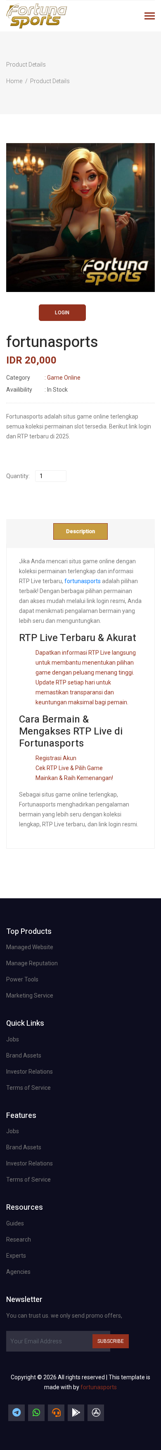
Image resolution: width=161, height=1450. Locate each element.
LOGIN (62, 313)
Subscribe (110, 1341)
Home (14, 81)
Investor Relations (29, 1071)
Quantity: (18, 476)
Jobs (12, 1039)
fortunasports (82, 581)
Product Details (50, 81)
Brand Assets (23, 1055)
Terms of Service (28, 1087)
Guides (15, 1223)
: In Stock (37, 389)
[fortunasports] (16, 1413)
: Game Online (43, 377)
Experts (16, 1255)
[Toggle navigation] (149, 16)
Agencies (18, 1271)
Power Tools (22, 979)
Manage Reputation (32, 963)
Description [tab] (80, 531)
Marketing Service (29, 995)
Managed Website (29, 947)
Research (18, 1239)
